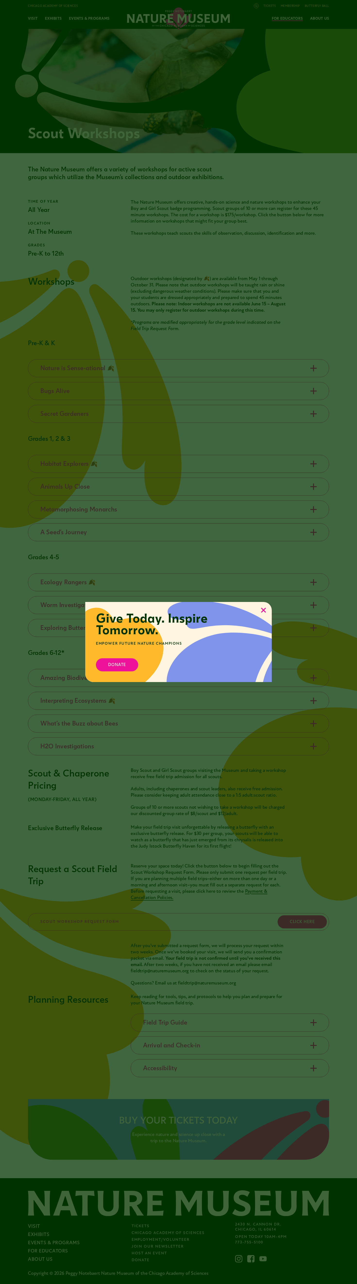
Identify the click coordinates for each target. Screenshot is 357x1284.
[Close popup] (263, 610)
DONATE (117, 664)
